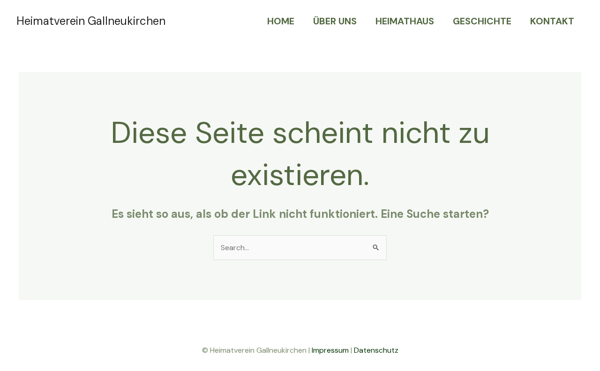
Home (280, 21)
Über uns (335, 21)
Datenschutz (376, 350)
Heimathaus (404, 21)
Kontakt (552, 21)
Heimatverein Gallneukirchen (90, 21)
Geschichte (482, 21)
